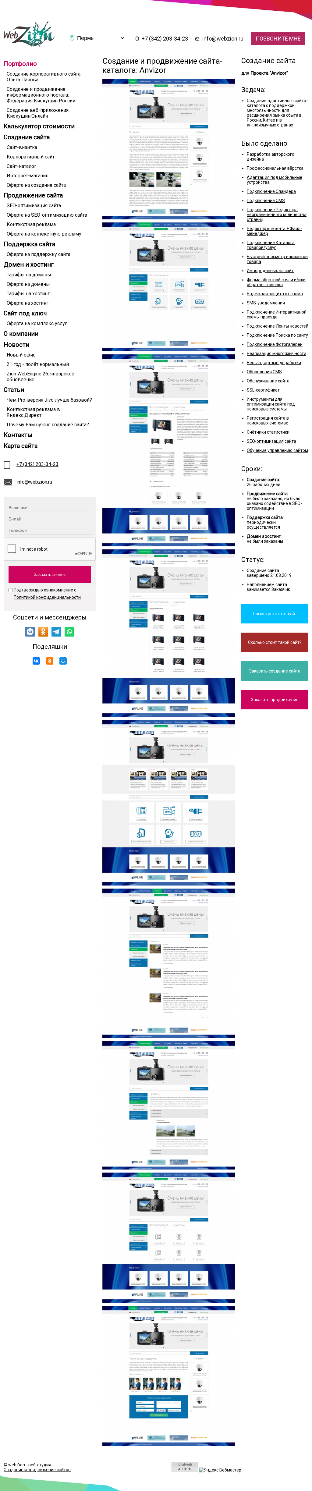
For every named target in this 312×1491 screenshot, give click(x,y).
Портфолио (20, 63)
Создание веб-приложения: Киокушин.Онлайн (38, 113)
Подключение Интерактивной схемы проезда (277, 314)
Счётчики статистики (268, 432)
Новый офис (21, 355)
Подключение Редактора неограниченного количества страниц (277, 214)
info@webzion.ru (222, 38)
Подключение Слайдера (271, 191)
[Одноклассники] (49, 661)
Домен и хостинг (29, 264)
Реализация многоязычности (276, 353)
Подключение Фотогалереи (275, 344)
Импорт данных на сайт (270, 270)
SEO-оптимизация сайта (34, 205)
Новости (16, 344)
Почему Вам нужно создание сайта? (48, 425)
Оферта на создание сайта (36, 185)
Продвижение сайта (33, 195)
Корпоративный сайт (31, 157)
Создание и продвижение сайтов (37, 1469)
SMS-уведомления (266, 302)
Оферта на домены (28, 284)
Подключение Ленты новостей (277, 326)
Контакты (18, 434)
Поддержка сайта (29, 244)
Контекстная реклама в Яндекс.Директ (33, 412)
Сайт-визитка (22, 147)
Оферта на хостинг (27, 303)
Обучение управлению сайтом (277, 450)
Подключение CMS (266, 200)
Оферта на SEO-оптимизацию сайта (47, 215)
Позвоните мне (278, 38)
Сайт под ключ (25, 313)
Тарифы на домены (29, 275)
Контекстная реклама (31, 224)
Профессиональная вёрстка (275, 168)
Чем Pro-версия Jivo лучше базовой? (49, 400)
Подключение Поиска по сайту (277, 335)
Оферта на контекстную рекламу (44, 234)
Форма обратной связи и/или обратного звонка (276, 282)
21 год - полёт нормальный (38, 364)
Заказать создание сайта (274, 671)
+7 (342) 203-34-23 (165, 38)
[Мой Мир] (63, 661)
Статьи (14, 389)
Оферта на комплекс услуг (37, 323)
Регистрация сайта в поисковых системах (268, 420)
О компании (21, 333)
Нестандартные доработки (274, 362)
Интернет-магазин (27, 176)
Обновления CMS (264, 371)
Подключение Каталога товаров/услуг (271, 245)
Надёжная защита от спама (275, 293)
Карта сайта (20, 445)
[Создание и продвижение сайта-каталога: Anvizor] (29, 45)
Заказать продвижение (275, 699)
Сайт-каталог (21, 166)
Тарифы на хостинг (28, 293)
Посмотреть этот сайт (275, 613)
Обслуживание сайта (268, 380)
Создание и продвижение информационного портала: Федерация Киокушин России (41, 95)
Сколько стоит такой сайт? (275, 642)
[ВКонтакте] (36, 661)
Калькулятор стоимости (39, 126)
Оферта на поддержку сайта (38, 254)
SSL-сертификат (263, 390)
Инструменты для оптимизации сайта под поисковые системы (271, 404)
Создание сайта (27, 137)
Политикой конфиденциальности (47, 597)
